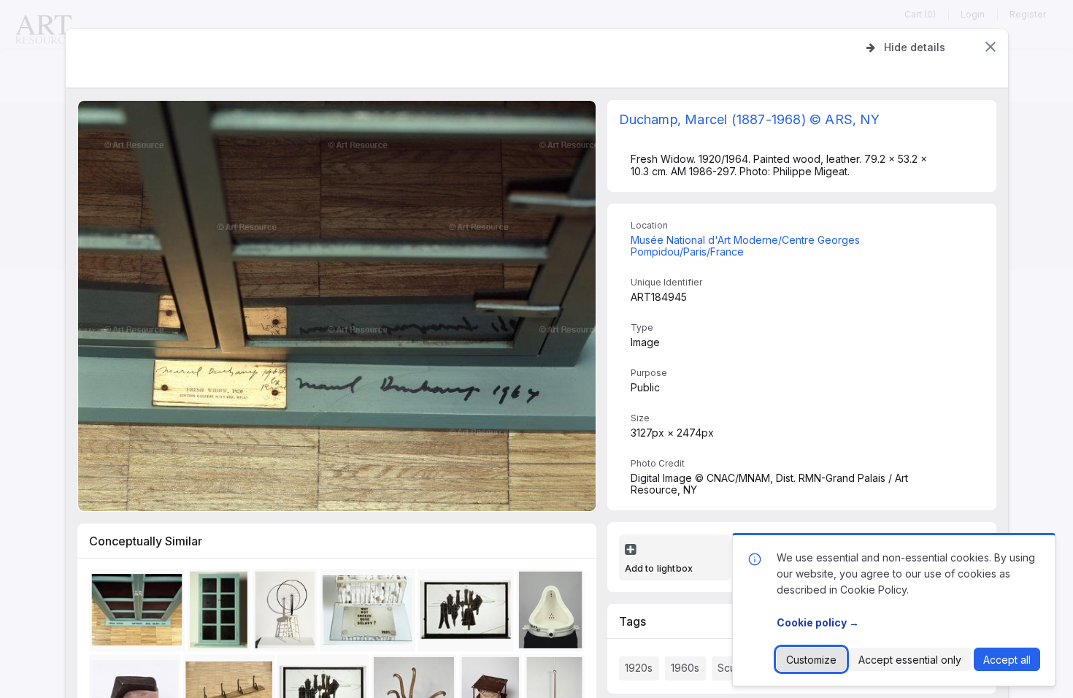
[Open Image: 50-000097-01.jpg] (221, 613)
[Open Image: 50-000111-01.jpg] (468, 613)
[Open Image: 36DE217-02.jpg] (552, 613)
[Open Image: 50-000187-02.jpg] (287, 613)
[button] (990, 46)
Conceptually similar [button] (145, 541)
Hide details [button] (914, 47)
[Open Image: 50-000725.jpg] (139, 613)
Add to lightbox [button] (659, 568)
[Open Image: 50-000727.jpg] (370, 613)
